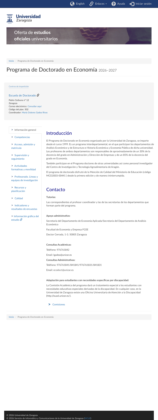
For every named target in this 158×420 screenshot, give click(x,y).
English (80, 3)
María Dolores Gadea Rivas (35, 113)
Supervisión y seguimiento (20, 157)
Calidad (17, 198)
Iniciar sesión (143, 3)
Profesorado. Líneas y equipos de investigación (24, 178)
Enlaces (99, 3)
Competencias (20, 137)
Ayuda (120, 3)
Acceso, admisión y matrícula (23, 146)
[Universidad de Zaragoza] (23, 19)
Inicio (11, 61)
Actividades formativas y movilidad (23, 167)
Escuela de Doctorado (22, 95)
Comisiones (58, 304)
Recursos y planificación (18, 189)
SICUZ (88, 418)
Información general (23, 129)
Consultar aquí (34, 106)
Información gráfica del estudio (25, 218)
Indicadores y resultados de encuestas (24, 207)
